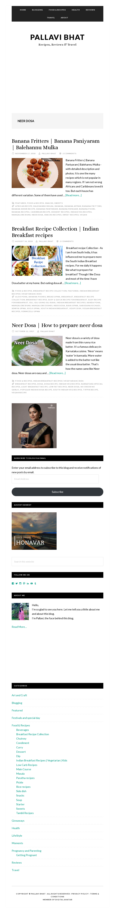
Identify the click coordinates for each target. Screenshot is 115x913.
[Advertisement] (57, 86)
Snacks (49, 203)
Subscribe (57, 491)
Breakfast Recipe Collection (50, 291)
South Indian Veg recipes (67, 390)
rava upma (72, 305)
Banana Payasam (68, 209)
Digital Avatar (63, 899)
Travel (15, 870)
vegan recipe (19, 392)
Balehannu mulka (43, 206)
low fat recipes (58, 387)
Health (16, 828)
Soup (19, 800)
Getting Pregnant (26, 855)
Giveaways (18, 820)
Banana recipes (20, 212)
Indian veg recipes (81, 212)
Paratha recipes (25, 778)
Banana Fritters (92, 206)
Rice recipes (23, 786)
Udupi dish (75, 308)
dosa (40, 384)
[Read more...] (73, 195)
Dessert (21, 751)
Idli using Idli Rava (45, 302)
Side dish (21, 791)
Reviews (17, 862)
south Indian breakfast (54, 308)
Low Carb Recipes (26, 765)
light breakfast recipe (34, 387)
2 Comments (69, 153)
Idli (31, 302)
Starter (20, 804)
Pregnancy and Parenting (26, 850)
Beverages (22, 729)
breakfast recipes (36, 300)
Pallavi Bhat (57, 37)
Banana (59, 206)
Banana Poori (87, 209)
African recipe (23, 206)
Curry (19, 747)
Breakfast (67, 297)
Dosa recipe (51, 384)
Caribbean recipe (40, 212)
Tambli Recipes (25, 813)
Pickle (19, 782)
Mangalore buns (21, 215)
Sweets (58, 203)
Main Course (23, 769)
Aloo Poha (21, 297)
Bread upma (53, 297)
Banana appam (73, 206)
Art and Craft (19, 695)
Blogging (17, 702)
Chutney (21, 738)
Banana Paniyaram (47, 209)
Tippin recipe (90, 390)
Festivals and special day (26, 717)
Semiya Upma (19, 308)
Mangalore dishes (42, 305)
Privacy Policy (80, 894)
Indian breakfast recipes (71, 302)
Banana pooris (37, 297)
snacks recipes (53, 215)
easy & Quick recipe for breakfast (67, 300)
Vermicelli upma (30, 311)
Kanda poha (93, 302)
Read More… (19, 626)
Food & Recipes (35, 203)
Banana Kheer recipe (23, 209)
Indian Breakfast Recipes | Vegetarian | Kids (58, 381)
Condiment (22, 742)
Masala (20, 773)
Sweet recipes (71, 215)
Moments (17, 843)
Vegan (83, 215)
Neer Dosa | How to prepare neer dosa (57, 325)
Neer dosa (37, 215)
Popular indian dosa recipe (36, 390)
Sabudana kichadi (89, 305)
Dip (18, 756)
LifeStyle (17, 835)
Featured (20, 203)
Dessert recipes (60, 212)
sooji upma (33, 308)
